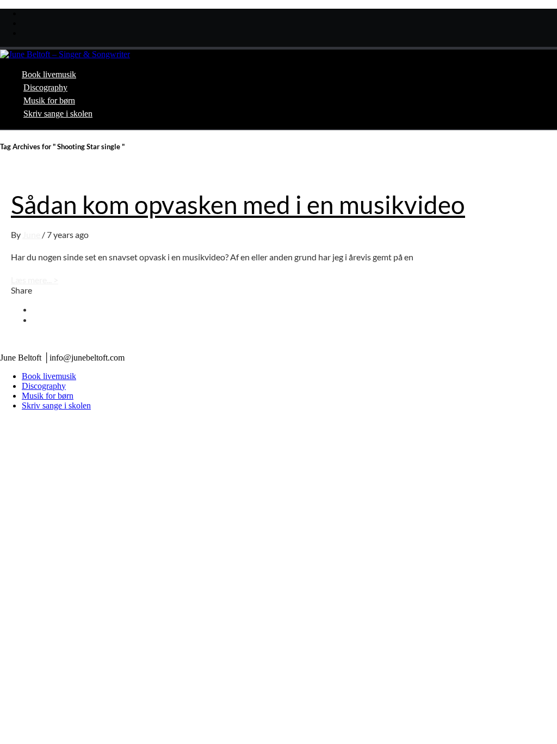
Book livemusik (49, 74)
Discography (45, 87)
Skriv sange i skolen (57, 113)
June (32, 234)
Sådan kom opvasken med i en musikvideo (238, 204)
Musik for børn (49, 100)
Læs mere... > (34, 280)
